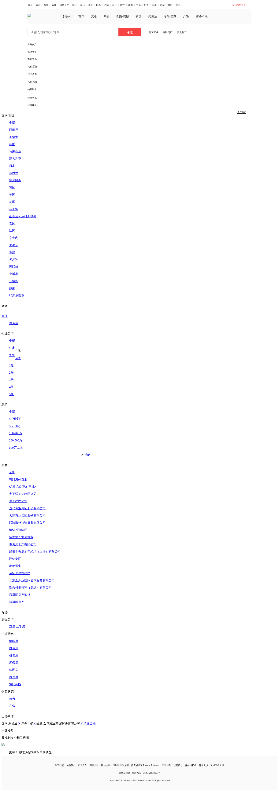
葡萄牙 (13, 245)
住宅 (12, 347)
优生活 (152, 16)
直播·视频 (122, 16)
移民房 (13, 669)
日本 (12, 165)
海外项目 (32, 51)
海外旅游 (32, 81)
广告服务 (166, 765)
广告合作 (82, 765)
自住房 (13, 648)
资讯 (38, 5)
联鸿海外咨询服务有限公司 (27, 522)
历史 (146, 5)
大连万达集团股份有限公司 (27, 515)
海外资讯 (32, 59)
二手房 (20, 626)
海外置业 (32, 66)
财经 (74, 5)
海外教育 (32, 74)
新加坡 (13, 209)
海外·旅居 (170, 16)
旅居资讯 (32, 98)
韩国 (12, 144)
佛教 (170, 5)
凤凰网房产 (16, 602)
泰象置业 (15, 566)
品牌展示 (32, 89)
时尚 (98, 5)
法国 (12, 230)
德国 (12, 201)
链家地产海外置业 (21, 537)
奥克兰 (13, 323)
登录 (238, 5)
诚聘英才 (178, 765)
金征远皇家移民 (19, 573)
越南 (12, 288)
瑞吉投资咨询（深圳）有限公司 (30, 587)
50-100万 (15, 426)
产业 (186, 16)
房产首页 (241, 112)
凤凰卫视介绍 (217, 765)
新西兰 (13, 173)
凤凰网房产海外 (19, 594)
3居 (11, 379)
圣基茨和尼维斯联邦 (22, 216)
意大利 (13, 238)
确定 (88, 454)
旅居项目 (32, 105)
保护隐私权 (190, 765)
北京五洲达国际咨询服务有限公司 (32, 580)
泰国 (12, 223)
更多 (178, 5)
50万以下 (15, 418)
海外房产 (32, 44)
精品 (106, 16)
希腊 (12, 252)
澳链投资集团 (18, 530)
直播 (54, 5)
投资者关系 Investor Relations (145, 765)
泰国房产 (168, 32)
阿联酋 (13, 266)
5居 (11, 394)
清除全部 (90, 723)
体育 (90, 5)
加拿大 (13, 137)
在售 (12, 706)
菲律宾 (13, 281)
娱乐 (82, 5)
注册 (243, 5)
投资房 (13, 655)
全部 (12, 122)
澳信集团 (15, 558)
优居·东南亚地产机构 (23, 486)
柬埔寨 (13, 274)
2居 (11, 372)
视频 (46, 5)
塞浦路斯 (15, 180)
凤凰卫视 (64, 5)
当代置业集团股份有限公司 (27, 508)
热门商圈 (15, 684)
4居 (11, 387)
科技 (122, 5)
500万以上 (16, 447)
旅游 (162, 5)
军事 (154, 5)
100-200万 (15, 433)
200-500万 (15, 440)
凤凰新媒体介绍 (121, 765)
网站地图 (105, 765)
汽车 (106, 5)
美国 (12, 194)
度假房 (13, 662)
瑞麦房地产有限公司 (22, 544)
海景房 (13, 677)
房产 (114, 5)
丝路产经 (202, 16)
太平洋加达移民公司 (22, 494)
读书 (130, 5)
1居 (11, 365)
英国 (12, 187)
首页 (30, 5)
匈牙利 (13, 259)
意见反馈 (203, 765)
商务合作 (94, 765)
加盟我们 (71, 765)
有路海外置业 (18, 479)
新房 (139, 16)
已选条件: (8, 716)
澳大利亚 (182, 32)
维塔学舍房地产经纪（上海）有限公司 (35, 551)
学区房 (13, 641)
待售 (12, 698)
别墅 (12, 355)
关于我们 (59, 765)
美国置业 (153, 32)
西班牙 (13, 129)
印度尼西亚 (16, 295)
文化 (138, 5)
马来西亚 (15, 151)
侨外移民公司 (18, 501)
